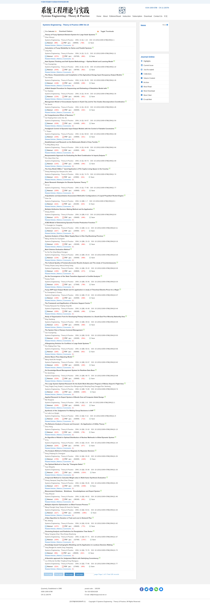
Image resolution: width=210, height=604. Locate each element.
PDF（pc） (67, 43)
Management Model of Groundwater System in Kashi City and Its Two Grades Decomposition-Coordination (85, 102)
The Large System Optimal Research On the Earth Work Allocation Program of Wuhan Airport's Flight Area (84, 384)
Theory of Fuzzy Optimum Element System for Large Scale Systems (70, 34)
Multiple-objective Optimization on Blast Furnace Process (66, 504)
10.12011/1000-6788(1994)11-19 (106, 443)
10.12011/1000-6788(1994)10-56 (106, 349)
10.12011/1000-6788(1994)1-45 (105, 107)
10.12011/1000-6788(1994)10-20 (106, 255)
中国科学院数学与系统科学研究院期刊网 (55, 2)
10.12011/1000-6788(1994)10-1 (104, 201)
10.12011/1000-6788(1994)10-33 (106, 282)
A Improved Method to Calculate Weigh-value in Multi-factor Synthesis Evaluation (75, 478)
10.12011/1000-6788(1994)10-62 (106, 362)
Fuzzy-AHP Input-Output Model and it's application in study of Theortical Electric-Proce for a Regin (82, 290)
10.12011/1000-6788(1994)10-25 (106, 268)
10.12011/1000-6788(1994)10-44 (106, 308)
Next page (69, 574)
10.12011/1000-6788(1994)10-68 (106, 376)
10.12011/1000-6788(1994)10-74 (106, 389)
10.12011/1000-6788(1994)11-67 (106, 537)
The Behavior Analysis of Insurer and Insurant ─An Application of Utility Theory (74, 424)
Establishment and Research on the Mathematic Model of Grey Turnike (71, 142)
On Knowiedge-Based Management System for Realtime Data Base (70, 370)
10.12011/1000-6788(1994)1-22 (105, 67)
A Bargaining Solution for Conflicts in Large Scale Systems (67, 343)
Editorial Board (115, 16)
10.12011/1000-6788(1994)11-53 (106, 510)
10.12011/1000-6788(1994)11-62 (106, 523)
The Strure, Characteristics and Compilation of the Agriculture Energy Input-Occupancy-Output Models (83, 75)
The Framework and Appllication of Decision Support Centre (67, 303)
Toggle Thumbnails (107, 31)
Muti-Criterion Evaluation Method (57, 249)
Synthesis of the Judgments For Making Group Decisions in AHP (69, 410)
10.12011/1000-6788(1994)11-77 (106, 563)
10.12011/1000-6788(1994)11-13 (106, 429)
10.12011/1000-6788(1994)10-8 (105, 214)
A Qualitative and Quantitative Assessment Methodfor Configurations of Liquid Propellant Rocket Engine (84, 196)
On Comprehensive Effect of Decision (59, 115)
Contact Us (158, 16)
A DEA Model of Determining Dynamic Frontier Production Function (70, 222)
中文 (166, 16)
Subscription (137, 16)
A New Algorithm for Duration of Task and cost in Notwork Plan (68, 518)
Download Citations (65, 31)
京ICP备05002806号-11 (77, 601)
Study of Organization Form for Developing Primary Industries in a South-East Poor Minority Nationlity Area (85, 316)
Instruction (127, 16)
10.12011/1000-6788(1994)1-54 (105, 120)
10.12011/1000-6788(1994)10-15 (106, 241)
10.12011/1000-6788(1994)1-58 (105, 134)
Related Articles (50, 45)
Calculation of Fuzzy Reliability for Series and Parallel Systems (68, 48)
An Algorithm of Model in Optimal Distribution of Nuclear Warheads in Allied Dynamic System (79, 437)
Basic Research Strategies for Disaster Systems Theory (65, 182)
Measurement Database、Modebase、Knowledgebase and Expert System (72, 491)
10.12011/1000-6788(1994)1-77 (105, 188)
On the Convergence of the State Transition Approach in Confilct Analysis (72, 276)
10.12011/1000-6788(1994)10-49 (106, 322)
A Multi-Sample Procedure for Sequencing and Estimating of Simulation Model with (76, 88)
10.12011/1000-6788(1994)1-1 (103, 40)
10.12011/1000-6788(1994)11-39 (106, 483)
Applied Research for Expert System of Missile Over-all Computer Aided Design (74, 397)
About (105, 16)
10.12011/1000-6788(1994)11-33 (106, 469)
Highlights (147, 61)
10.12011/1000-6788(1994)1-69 (105, 161)
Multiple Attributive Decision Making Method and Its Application (69, 209)
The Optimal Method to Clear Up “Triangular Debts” (64, 464)
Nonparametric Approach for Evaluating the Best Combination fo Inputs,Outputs (75, 155)
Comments (67, 45)
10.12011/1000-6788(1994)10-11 (106, 228)
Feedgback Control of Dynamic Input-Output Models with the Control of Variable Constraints (79, 128)
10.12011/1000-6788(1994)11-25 (106, 456)
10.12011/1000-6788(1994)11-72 (106, 550)
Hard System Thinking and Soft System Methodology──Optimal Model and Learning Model (79, 61)
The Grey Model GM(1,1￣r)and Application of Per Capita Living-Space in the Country (76, 169)
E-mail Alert (147, 99)
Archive (146, 82)
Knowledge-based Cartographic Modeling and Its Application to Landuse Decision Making (79, 545)
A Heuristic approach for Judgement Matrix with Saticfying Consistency (71, 558)
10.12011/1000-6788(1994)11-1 (104, 402)
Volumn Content (149, 78)
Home (99, 16)
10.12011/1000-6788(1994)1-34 (105, 94)
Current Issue (148, 65)
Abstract (50, 43)
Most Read (147, 87)
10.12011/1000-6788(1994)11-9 (105, 416)
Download (148, 16)
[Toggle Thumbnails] (98, 31)
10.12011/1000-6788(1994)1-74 (105, 174)
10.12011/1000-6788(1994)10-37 (106, 295)
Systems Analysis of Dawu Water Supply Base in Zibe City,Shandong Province (74, 236)
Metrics (59, 45)
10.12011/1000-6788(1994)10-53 (106, 335)
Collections (147, 74)
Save (92, 43)
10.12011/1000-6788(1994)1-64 (105, 147)
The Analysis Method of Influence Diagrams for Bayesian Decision (69, 451)
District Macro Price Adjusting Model (58, 357)
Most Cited (147, 95)
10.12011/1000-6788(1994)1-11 (105, 53)
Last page (79, 574)
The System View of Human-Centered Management (64, 330)
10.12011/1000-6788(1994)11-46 (106, 496)
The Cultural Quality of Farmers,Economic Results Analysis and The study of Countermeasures (80, 263)
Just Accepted (148, 70)
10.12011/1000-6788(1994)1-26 (105, 80)
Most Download (149, 91)
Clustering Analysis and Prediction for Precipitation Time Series (68, 531)
